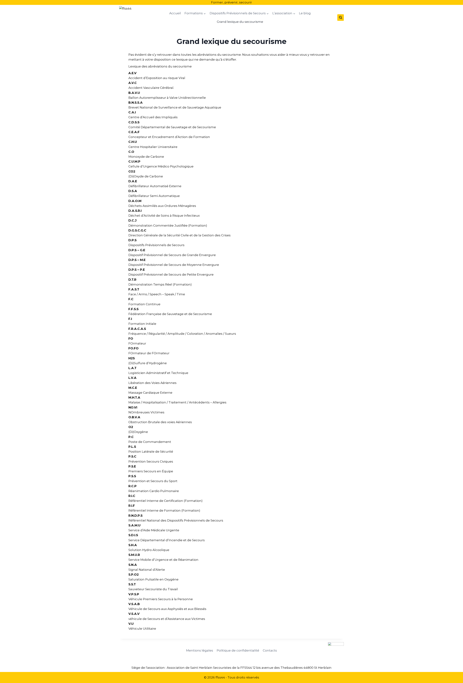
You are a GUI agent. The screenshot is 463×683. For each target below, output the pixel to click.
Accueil (175, 13)
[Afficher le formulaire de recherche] (340, 17)
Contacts (270, 650)
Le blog (305, 13)
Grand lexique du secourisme (240, 22)
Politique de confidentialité (238, 650)
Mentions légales (199, 650)
